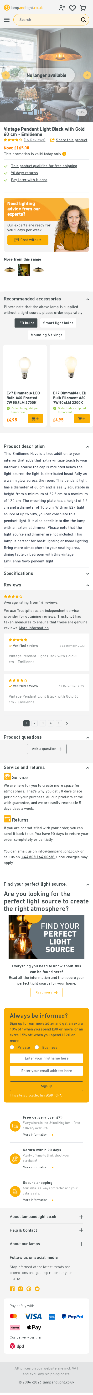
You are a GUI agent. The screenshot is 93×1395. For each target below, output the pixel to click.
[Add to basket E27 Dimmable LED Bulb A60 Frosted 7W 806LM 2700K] (35, 418)
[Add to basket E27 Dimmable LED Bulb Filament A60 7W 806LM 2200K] (82, 418)
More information (34, 628)
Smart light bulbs (58, 323)
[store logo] (23, 8)
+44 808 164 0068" (38, 857)
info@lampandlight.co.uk (58, 851)
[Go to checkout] (67, 723)
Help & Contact (23, 1231)
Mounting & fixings (46, 335)
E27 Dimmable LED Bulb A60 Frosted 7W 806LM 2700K (23, 398)
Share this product (71, 140)
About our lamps (25, 1244)
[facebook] (12, 1288)
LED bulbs (26, 323)
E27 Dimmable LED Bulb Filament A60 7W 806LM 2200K (69, 398)
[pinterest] (28, 1288)
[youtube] (37, 1288)
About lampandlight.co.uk (33, 1217)
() (34, 140)
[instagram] (20, 1288)
